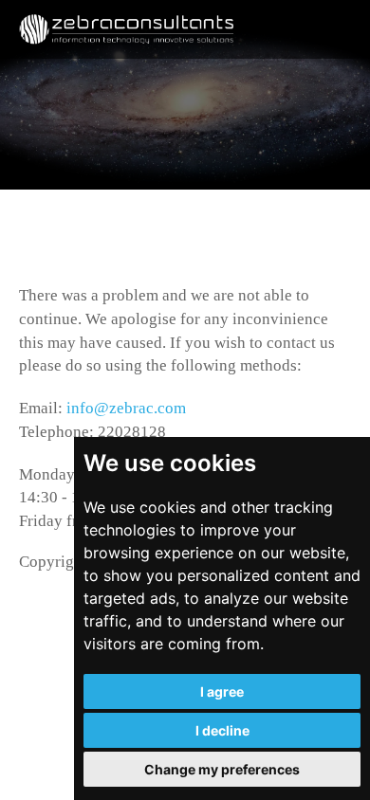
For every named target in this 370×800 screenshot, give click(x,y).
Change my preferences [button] (222, 769)
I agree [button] (222, 691)
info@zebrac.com (126, 408)
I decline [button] (222, 730)
